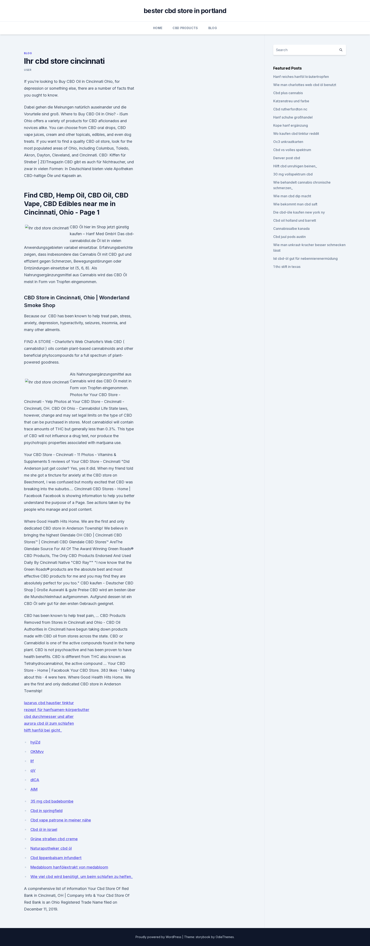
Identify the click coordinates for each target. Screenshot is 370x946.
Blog (212, 28)
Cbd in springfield (46, 810)
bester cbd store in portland (185, 11)
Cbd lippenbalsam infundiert (56, 857)
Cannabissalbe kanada (291, 228)
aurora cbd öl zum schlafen (49, 723)
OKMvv (37, 751)
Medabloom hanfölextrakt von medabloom (69, 867)
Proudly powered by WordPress (159, 937)
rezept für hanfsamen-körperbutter (56, 709)
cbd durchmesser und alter (49, 716)
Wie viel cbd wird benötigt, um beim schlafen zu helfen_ (81, 876)
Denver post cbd (286, 158)
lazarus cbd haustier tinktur (49, 703)
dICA (34, 780)
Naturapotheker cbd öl (51, 848)
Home (157, 28)
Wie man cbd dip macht (292, 196)
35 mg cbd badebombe (51, 801)
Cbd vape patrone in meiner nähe (60, 820)
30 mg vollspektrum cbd (293, 174)
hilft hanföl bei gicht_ (43, 730)
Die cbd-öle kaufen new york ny (299, 212)
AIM (33, 789)
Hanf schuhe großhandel (293, 117)
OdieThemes (225, 937)
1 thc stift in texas (286, 266)
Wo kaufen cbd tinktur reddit (296, 133)
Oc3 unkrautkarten (288, 142)
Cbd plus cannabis (288, 93)
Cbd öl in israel (43, 829)
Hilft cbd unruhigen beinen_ (295, 166)
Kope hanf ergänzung (290, 125)
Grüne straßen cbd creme (54, 839)
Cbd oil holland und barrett (294, 220)
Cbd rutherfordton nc (290, 109)
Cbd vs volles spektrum (292, 150)
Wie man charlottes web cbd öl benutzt (304, 85)
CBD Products (185, 28)
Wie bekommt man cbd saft (295, 204)
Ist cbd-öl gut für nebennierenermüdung (305, 258)
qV (33, 770)
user (27, 69)
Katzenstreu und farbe (291, 101)
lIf (32, 761)
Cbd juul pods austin (289, 237)
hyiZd (35, 742)
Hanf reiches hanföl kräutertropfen (301, 76)
